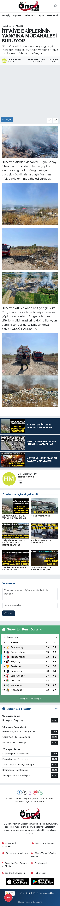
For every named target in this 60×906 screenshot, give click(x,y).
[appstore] (17, 882)
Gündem (30, 15)
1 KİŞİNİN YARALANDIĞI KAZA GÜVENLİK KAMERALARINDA (14, 543)
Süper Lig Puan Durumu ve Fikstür (14, 864)
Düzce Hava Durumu (45, 843)
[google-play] (42, 882)
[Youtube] (35, 792)
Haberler (7, 26)
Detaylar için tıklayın (30, 698)
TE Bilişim (37, 902)
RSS (11, 893)
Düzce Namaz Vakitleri (17, 853)
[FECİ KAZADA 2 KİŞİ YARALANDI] (44, 531)
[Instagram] (30, 792)
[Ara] (55, 6)
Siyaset (17, 15)
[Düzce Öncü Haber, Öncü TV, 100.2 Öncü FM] (28, 6)
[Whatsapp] (40, 792)
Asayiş (6, 15)
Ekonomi (52, 15)
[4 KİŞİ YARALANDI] (44, 506)
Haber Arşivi (40, 873)
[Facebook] (19, 792)
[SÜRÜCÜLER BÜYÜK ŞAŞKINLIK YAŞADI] (44, 557)
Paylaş (9, 120)
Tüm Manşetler (41, 863)
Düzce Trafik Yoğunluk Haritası (43, 854)
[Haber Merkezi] (9, 478)
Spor (41, 15)
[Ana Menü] (3, 6)
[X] (24, 792)
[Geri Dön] (8, 898)
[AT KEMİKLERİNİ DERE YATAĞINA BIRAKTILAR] (15, 506)
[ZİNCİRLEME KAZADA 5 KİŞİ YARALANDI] (15, 557)
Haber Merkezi (26, 477)
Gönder (8, 613)
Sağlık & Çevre (31, 798)
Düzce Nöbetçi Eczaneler (11, 844)
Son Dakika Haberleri (15, 873)
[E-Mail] (20, 483)
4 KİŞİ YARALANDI (40, 516)
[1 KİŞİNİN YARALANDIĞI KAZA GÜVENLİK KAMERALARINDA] (15, 531)
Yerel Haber (39, 802)
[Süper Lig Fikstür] (56, 709)
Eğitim (29, 802)
